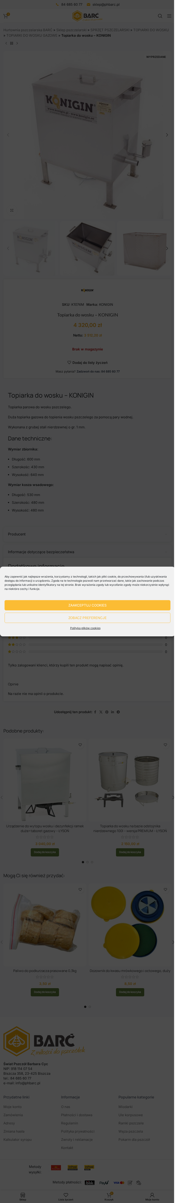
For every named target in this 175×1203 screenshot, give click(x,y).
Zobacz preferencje (87, 618)
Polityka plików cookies (85, 628)
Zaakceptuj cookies (87, 605)
